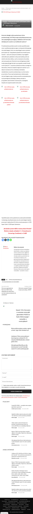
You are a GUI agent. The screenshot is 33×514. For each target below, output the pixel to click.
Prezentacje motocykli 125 (24, 501)
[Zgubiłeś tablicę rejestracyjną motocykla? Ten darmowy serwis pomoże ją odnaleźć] (6, 416)
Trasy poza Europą (23, 499)
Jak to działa (21, 504)
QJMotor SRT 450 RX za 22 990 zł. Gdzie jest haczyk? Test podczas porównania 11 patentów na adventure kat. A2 (21, 455)
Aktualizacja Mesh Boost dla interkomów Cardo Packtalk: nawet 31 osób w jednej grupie (20, 347)
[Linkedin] (8, 240)
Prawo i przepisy (6, 504)
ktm (6, 279)
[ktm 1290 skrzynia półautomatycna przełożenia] (24, 91)
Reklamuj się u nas (6, 509)
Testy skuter (4, 501)
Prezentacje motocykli (13, 501)
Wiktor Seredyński (9, 25)
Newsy (3, 8)
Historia (4, 506)
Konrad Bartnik (15, 477)
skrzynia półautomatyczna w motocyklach (10, 281)
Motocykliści (26, 506)
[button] (2, 2)
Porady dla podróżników (22, 502)
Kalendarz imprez (15, 507)
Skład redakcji (23, 507)
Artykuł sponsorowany (16, 408)
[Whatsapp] (11, 240)
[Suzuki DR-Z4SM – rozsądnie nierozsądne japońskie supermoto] (6, 408)
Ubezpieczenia (14, 504)
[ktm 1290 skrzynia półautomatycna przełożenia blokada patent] (9, 104)
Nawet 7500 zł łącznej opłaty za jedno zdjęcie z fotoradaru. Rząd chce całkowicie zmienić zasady (21, 433)
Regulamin (23, 509)
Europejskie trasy (14, 499)
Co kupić (27, 504)
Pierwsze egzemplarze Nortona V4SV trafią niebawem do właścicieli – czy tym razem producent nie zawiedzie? (9, 291)
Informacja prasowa (16, 445)
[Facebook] (3, 240)
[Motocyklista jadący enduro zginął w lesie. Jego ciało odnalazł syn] (6, 331)
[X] (5, 240)
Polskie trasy (7, 499)
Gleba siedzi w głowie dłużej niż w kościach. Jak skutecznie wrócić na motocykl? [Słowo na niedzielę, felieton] (21, 424)
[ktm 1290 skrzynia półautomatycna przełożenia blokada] (24, 102)
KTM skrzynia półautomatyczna (15, 279)
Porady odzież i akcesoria (10, 502)
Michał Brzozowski (15, 458)
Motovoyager (14, 417)
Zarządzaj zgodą (4, 513)
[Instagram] (14, 273)
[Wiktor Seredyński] (4, 25)
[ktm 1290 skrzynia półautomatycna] (9, 89)
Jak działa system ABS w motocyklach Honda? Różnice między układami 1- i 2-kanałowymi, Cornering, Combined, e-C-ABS (17, 231)
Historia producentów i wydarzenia (15, 506)
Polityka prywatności (16, 509)
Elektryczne (8, 507)
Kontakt (28, 509)
